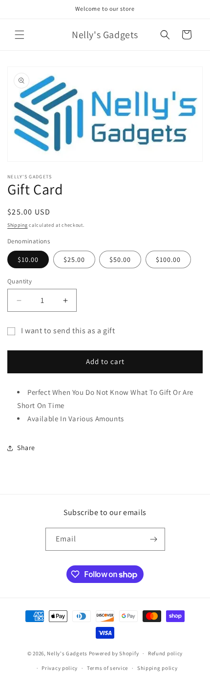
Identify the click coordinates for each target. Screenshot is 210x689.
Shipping (17, 225)
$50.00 (120, 259)
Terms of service (107, 668)
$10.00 (28, 259)
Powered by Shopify (114, 653)
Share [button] (26, 447)
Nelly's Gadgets (67, 653)
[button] (19, 34)
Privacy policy (60, 668)
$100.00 (168, 259)
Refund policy (165, 653)
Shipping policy (157, 668)
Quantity (19, 281)
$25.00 (74, 259)
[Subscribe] (154, 539)
